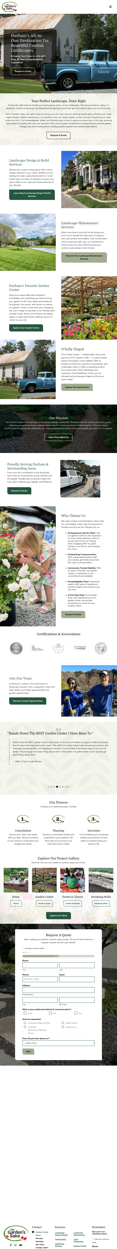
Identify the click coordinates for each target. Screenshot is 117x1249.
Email (30, 1013)
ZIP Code (62, 1004)
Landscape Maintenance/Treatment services (37, 1030)
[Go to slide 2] (54, 786)
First (24, 970)
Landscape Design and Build (39, 1023)
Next (28, 1051)
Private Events (71, 1027)
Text (80, 1013)
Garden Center (71, 1023)
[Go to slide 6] (66, 786)
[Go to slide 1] (51, 786)
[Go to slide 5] (63, 786)
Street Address (27, 995)
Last (60, 970)
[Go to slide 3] (57, 786)
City (23, 1004)
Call (54, 1013)
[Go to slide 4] (60, 786)
